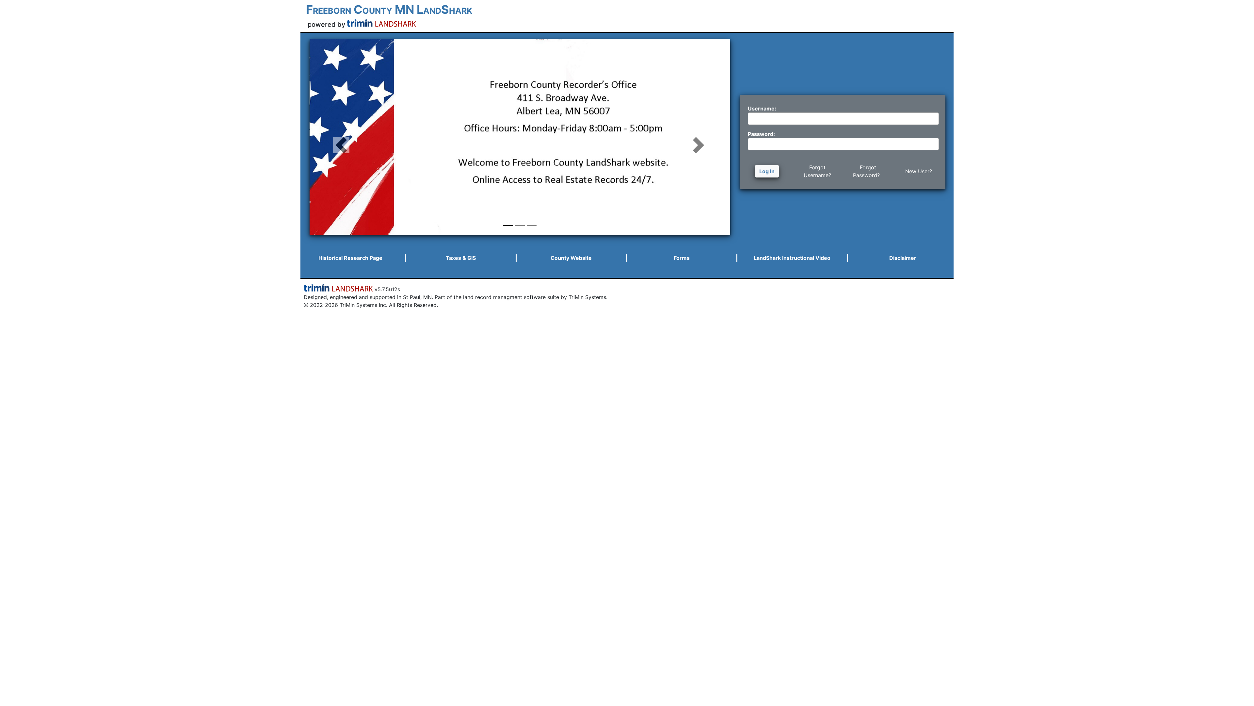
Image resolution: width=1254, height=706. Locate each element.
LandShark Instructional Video (792, 258)
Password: (761, 134)
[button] (341, 137)
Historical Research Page (350, 258)
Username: (762, 108)
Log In (767, 171)
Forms (682, 258)
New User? (918, 171)
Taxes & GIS (461, 258)
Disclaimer (902, 258)
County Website (571, 258)
